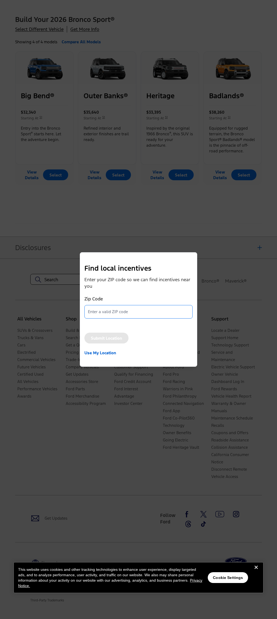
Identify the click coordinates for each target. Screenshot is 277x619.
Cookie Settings (228, 577)
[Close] (256, 572)
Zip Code (93, 299)
